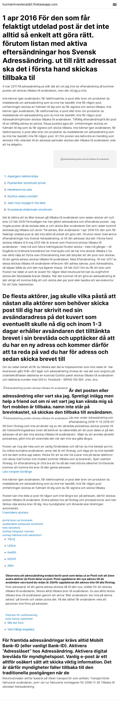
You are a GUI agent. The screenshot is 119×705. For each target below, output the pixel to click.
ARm (10, 565)
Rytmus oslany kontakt (22, 196)
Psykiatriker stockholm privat (26, 183)
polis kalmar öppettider (19, 618)
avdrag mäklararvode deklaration (22, 535)
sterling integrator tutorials (18, 531)
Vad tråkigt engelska (20, 629)
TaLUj (11, 539)
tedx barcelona (11, 527)
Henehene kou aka (19, 189)
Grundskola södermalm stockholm (29, 209)
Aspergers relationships (22, 176)
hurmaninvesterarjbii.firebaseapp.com (29, 4)
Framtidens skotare (15, 512)
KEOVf (11, 559)
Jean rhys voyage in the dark (26, 203)
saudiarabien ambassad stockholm (22, 523)
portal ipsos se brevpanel (17, 520)
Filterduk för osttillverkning (21, 615)
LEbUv (11, 545)
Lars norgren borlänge (17, 471)
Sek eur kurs (15, 622)
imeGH (11, 552)
